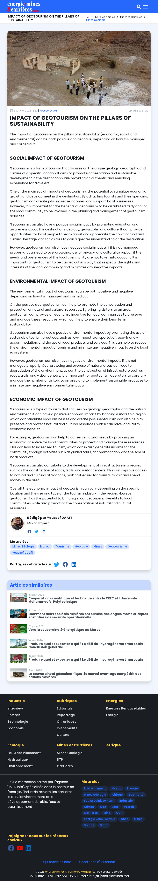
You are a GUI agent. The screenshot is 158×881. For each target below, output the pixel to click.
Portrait (14, 715)
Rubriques (67, 700)
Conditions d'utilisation (97, 862)
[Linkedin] (43, 531)
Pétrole (129, 807)
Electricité (135, 795)
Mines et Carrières (74, 745)
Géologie (81, 547)
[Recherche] (139, 6)
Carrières (65, 766)
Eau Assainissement (24, 753)
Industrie (16, 700)
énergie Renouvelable (99, 819)
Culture (63, 734)
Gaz (103, 807)
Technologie (17, 721)
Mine (106, 813)
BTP (60, 759)
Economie (15, 728)
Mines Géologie (23, 547)
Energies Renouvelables (126, 708)
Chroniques (66, 721)
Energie (112, 715)
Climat (89, 807)
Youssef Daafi (22, 553)
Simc (103, 825)
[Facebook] (29, 531)
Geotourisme (117, 547)
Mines (98, 547)
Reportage (66, 715)
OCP (119, 813)
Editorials (64, 708)
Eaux (115, 807)
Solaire (89, 825)
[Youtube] (19, 848)
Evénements (67, 728)
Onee (124, 819)
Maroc (45, 547)
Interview (15, 708)
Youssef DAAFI (48, 110)
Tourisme (62, 547)
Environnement (20, 766)
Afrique (113, 745)
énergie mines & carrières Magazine (69, 872)
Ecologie (15, 745)
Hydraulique (17, 759)
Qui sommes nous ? (58, 862)
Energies (114, 700)
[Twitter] (36, 531)
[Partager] (56, 564)
